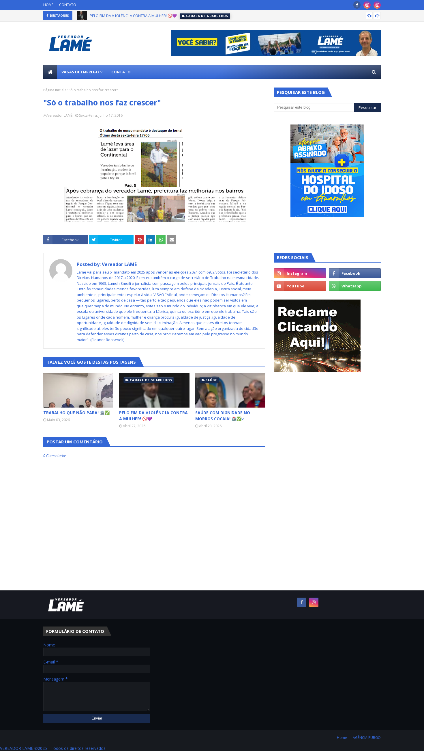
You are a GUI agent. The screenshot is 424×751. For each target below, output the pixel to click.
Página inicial (53, 90)
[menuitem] (50, 72)
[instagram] (367, 5)
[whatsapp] (355, 286)
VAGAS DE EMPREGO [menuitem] (80, 72)
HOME (48, 4)
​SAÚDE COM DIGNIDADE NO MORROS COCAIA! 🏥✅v (222, 415)
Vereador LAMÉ (59, 115)
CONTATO (67, 4)
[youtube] (300, 286)
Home (342, 737)
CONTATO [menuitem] (121, 72)
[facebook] (357, 5)
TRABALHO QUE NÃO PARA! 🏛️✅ (76, 412)
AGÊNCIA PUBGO (367, 737)
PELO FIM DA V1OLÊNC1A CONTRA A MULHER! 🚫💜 (133, 15)
